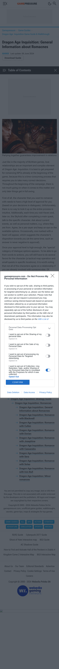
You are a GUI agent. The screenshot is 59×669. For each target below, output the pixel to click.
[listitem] (29, 328)
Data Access (29, 392)
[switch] (48, 335)
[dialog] (29, 334)
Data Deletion (13, 392)
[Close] (53, 276)
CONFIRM (17, 382)
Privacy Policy (45, 392)
